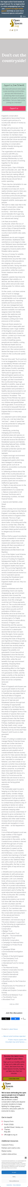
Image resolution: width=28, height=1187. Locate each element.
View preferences (14, 1181)
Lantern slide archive (9, 1154)
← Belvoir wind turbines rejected (13, 1036)
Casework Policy (8, 1145)
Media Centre (6, 1151)
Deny (14, 1176)
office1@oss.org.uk (10, 1135)
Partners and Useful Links (11, 1148)
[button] (25, 1158)
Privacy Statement (17, 1184)
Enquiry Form (8, 1121)
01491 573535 (9, 1124)
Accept (14, 1172)
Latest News (13, 1029)
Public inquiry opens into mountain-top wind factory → (15, 1041)
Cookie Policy (9, 1184)
